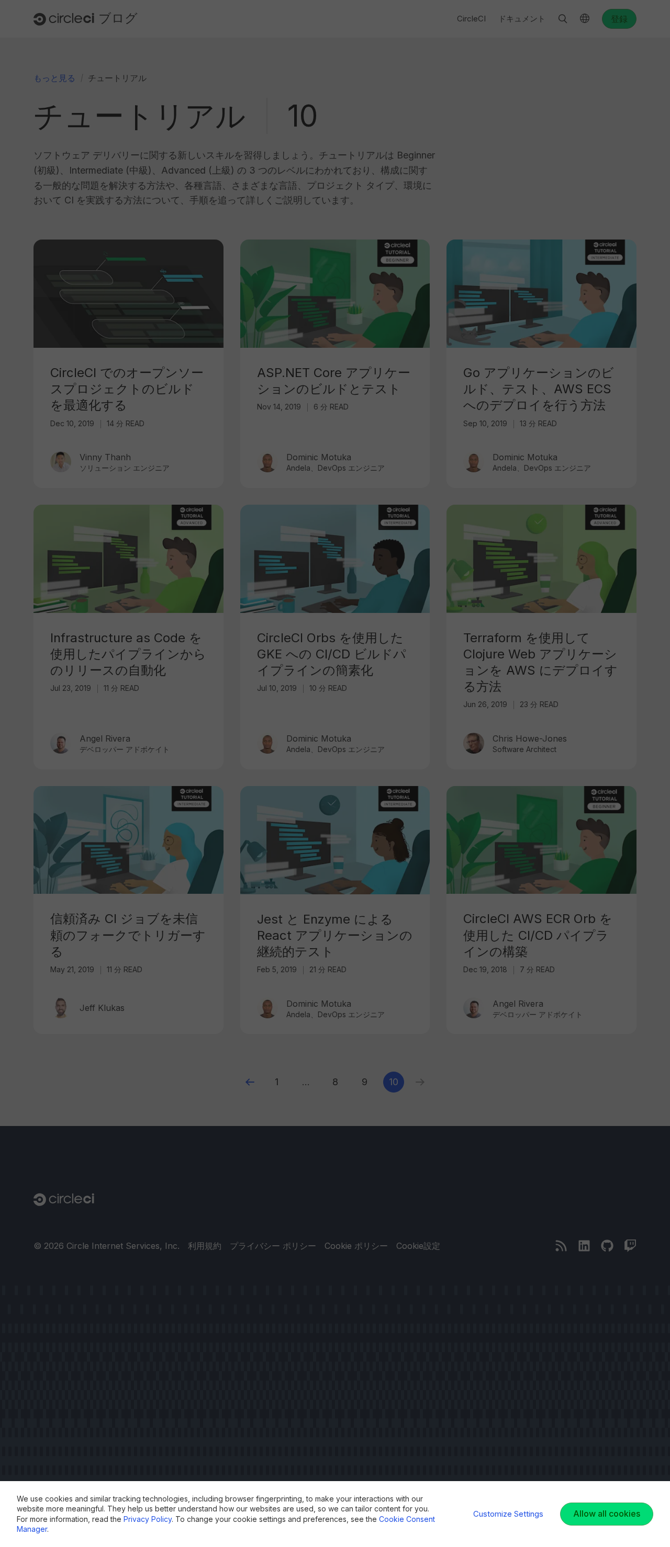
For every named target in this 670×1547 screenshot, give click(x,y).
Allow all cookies (606, 1513)
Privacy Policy (148, 1519)
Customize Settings (508, 1514)
